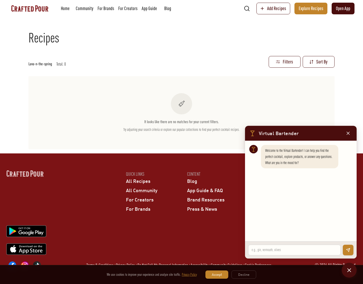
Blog (167, 8)
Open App (343, 8)
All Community (141, 190)
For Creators (127, 8)
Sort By (321, 61)
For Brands (106, 8)
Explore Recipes (311, 8)
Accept (217, 274)
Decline (244, 274)
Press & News (202, 209)
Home (65, 8)
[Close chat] (349, 270)
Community (84, 8)
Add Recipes (276, 8)
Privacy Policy (189, 274)
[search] (247, 8)
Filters (288, 61)
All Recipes (138, 181)
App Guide (149, 8)
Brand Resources (206, 200)
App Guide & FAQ (205, 190)
